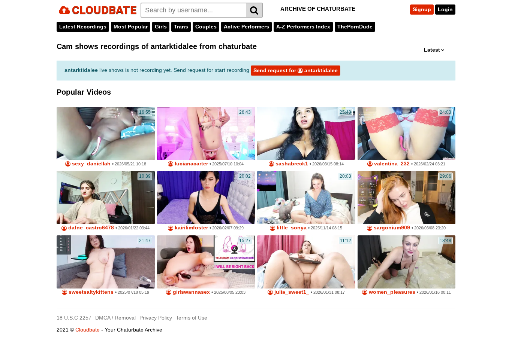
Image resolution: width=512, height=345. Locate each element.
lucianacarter (190, 164)
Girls (161, 27)
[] (254, 10)
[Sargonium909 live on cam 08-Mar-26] (407, 197)
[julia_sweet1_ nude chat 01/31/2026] (306, 261)
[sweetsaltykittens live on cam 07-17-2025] (106, 261)
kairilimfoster (190, 227)
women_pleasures (391, 292)
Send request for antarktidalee (295, 70)
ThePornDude (355, 27)
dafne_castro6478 (90, 227)
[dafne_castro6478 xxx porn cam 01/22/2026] (106, 197)
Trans (181, 27)
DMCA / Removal (115, 318)
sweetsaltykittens (90, 292)
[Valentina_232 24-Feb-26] (407, 133)
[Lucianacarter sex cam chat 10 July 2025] (206, 133)
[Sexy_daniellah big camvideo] (106, 133)
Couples (206, 27)
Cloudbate (87, 330)
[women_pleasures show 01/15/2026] (407, 261)
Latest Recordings (82, 27)
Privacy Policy (155, 318)
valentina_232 (391, 164)
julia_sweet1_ (291, 292)
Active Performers (246, 27)
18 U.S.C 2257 (74, 318)
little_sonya (291, 227)
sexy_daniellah (90, 164)
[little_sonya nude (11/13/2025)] (306, 197)
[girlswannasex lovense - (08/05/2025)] (206, 261)
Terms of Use (191, 318)
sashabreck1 (291, 164)
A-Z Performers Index (303, 27)
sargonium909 (391, 227)
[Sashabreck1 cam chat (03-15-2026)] (306, 133)
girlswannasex (190, 292)
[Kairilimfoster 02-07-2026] (206, 197)
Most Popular (131, 27)
